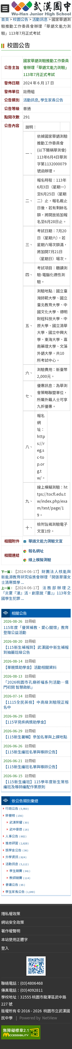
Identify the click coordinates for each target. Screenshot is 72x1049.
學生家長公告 (20, 891)
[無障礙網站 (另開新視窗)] (36, 1032)
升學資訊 (15, 856)
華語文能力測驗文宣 (45, 541)
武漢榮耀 (19, 822)
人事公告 (15, 836)
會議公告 (15, 884)
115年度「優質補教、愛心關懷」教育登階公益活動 (36, 630)
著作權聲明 (10, 931)
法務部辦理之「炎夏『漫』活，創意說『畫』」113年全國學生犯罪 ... (36, 593)
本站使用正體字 (14, 939)
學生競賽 (19, 870)
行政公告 (16, 808)
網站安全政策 (12, 922)
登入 (5, 948)
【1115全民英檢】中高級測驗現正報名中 (36, 704)
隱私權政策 (10, 913)
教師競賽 (19, 877)
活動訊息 (16, 863)
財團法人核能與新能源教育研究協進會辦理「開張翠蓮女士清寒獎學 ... (36, 577)
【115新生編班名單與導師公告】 (31, 752)
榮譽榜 (14, 815)
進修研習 (16, 843)
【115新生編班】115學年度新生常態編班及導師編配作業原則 (36, 784)
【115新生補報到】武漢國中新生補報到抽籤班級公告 (36, 649)
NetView (49, 1018)
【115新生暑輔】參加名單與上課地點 (35, 737)
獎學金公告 (16, 850)
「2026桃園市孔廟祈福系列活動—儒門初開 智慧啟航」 (36, 684)
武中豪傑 (19, 829)
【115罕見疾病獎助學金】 (25, 722)
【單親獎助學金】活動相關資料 (30, 667)
